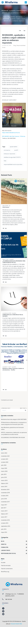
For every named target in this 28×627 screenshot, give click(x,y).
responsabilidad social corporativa (13, 164)
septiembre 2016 (5, 526)
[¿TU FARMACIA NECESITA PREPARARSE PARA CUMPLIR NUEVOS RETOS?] (12, 245)
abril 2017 (3, 508)
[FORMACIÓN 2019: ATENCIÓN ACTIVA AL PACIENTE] (12, 299)
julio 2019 (3, 474)
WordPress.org (5, 571)
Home (5, 17)
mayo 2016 (4, 532)
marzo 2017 (4, 511)
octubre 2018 (4, 495)
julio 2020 (3, 465)
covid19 (16, 150)
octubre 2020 (4, 462)
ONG (5, 161)
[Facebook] (3, 608)
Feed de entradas (6, 565)
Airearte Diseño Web (16, 624)
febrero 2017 (4, 514)
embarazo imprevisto (9, 154)
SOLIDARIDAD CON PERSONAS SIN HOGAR (13, 437)
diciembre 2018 (5, 489)
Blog (9, 17)
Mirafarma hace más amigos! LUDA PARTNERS (13, 419)
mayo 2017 (4, 505)
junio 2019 (4, 477)
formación (4, 547)
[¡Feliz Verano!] (12, 191)
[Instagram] (3, 611)
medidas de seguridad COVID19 (12, 157)
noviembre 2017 (5, 502)
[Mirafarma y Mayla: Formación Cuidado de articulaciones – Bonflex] (12, 352)
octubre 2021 (4, 459)
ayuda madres (13, 146)
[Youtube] (3, 614)
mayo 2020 (4, 468)
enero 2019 (4, 486)
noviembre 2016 (5, 520)
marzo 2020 (4, 471)
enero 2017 (4, 517)
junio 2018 (4, 498)
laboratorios (19, 17)
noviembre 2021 (5, 456)
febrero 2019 (4, 483)
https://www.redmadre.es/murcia (11, 132)
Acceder (3, 562)
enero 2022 (4, 453)
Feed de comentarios (7, 568)
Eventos (13, 17)
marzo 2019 (4, 480)
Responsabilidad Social (8, 553)
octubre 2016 (4, 523)
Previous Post (6, 408)
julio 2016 (3, 529)
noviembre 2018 (5, 492)
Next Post (23, 408)
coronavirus (7, 150)
